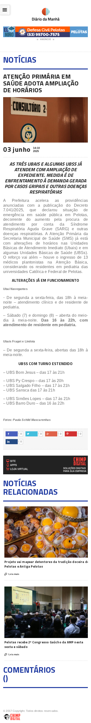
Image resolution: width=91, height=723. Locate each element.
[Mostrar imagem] (40, 510)
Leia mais (11, 574)
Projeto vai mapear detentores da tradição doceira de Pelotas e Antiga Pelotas (46, 564)
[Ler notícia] (53, 510)
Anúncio (45, 39)
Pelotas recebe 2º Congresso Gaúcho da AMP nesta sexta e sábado (43, 644)
